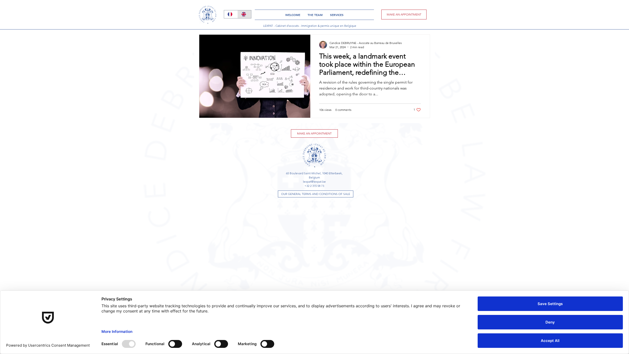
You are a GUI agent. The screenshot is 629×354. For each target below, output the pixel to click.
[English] (244, 14)
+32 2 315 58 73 (314, 186)
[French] (231, 14)
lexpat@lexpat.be (314, 181)
